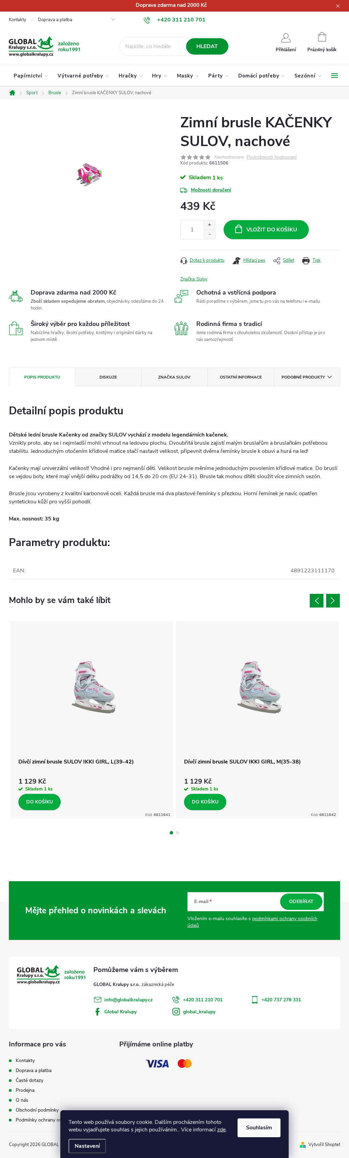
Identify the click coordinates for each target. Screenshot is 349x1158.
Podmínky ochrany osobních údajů (52, 1120)
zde (221, 1129)
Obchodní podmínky (37, 1110)
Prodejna (25, 1090)
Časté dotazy (29, 1080)
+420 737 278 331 (281, 1000)
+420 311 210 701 (203, 1000)
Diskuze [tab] (108, 377)
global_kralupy (199, 1012)
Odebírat (301, 901)
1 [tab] (171, 832)
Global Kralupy (120, 1012)
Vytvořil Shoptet (324, 1145)
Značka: (194, 279)
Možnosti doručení (211, 190)
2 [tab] (177, 832)
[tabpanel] (91, 720)
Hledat (207, 46)
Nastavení (87, 1146)
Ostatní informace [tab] (241, 377)
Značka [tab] (174, 377)
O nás (22, 1100)
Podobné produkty (303, 377)
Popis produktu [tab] (42, 377)
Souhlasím (259, 1127)
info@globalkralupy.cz (128, 1000)
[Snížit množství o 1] (209, 234)
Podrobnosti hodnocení (272, 157)
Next (333, 600)
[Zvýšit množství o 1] (209, 225)
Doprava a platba (55, 20)
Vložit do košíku (271, 229)
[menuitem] (31, 75)
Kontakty (17, 20)
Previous (316, 600)
